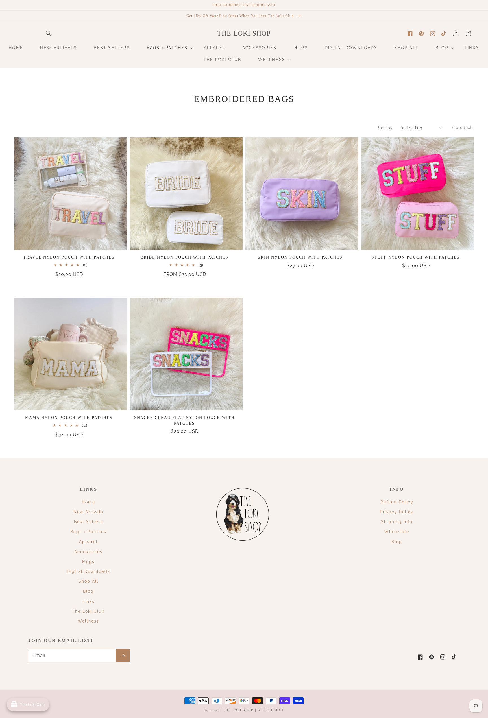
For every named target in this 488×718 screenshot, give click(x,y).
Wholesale (396, 531)
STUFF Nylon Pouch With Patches (416, 257)
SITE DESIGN (270, 710)
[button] (48, 33)
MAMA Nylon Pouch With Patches (69, 418)
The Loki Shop (238, 710)
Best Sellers (88, 522)
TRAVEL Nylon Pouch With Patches (69, 257)
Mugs (88, 561)
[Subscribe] (123, 655)
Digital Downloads (88, 571)
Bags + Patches (88, 531)
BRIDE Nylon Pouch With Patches (184, 257)
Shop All (89, 581)
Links (88, 601)
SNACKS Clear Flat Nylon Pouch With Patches (184, 420)
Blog (88, 591)
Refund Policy (396, 502)
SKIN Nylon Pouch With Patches (300, 257)
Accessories (88, 551)
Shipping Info (397, 522)
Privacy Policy (397, 512)
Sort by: (385, 128)
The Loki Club (88, 611)
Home (88, 502)
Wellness (88, 621)
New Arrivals (88, 512)
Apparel (88, 541)
